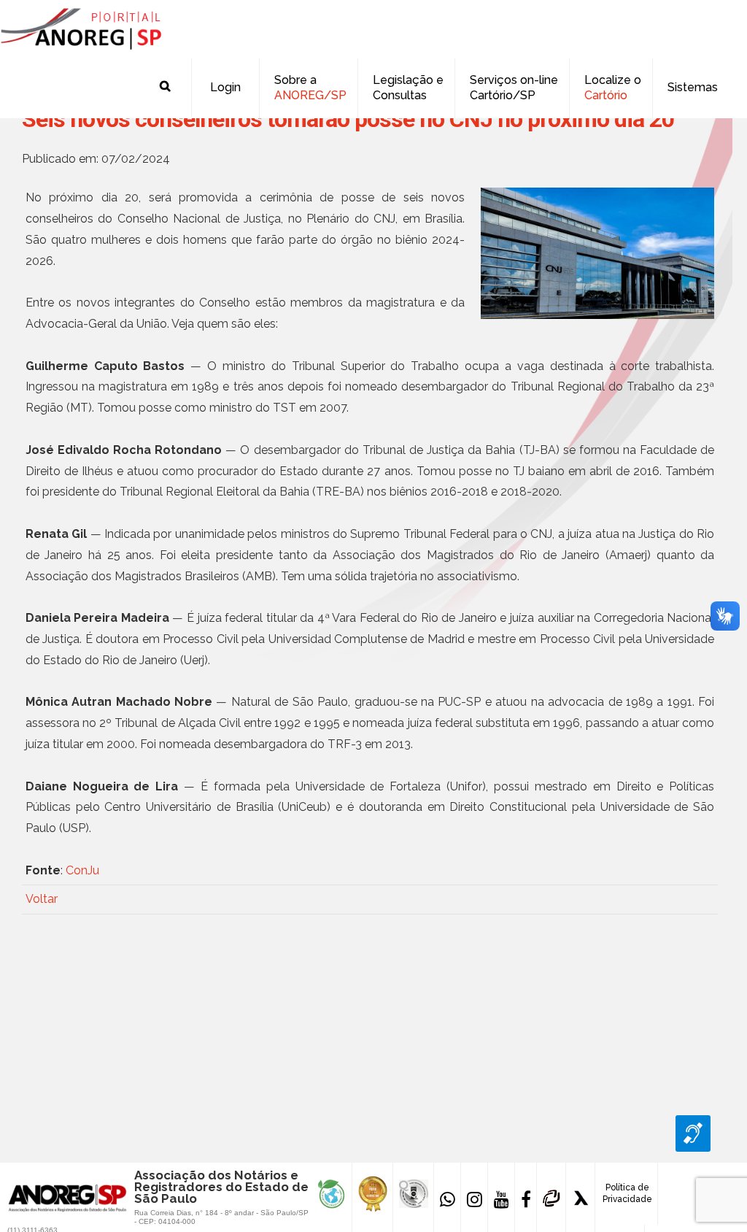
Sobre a (310, 87)
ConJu (82, 870)
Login (225, 87)
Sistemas (692, 87)
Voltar (42, 899)
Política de (627, 1193)
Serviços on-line (514, 87)
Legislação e (408, 87)
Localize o (612, 87)
